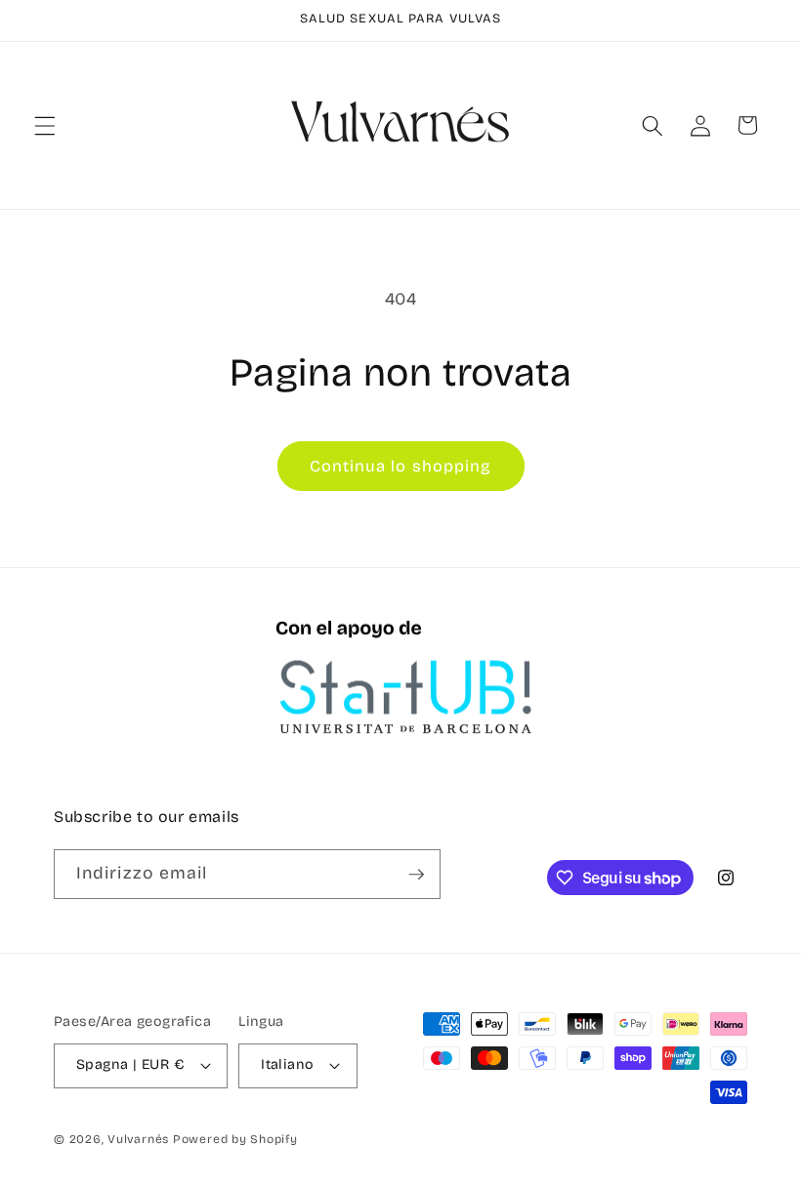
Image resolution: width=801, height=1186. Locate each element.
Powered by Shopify (235, 1139)
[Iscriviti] (416, 874)
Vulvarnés (138, 1139)
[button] (44, 125)
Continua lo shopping (401, 466)
